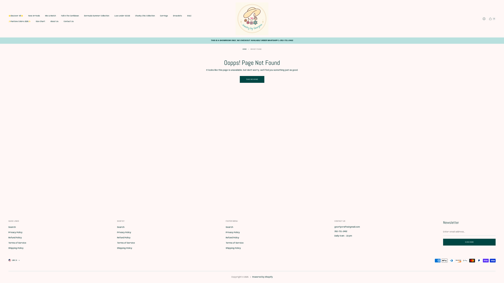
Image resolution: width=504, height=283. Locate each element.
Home (245, 49)
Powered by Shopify (262, 277)
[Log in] (484, 19)
